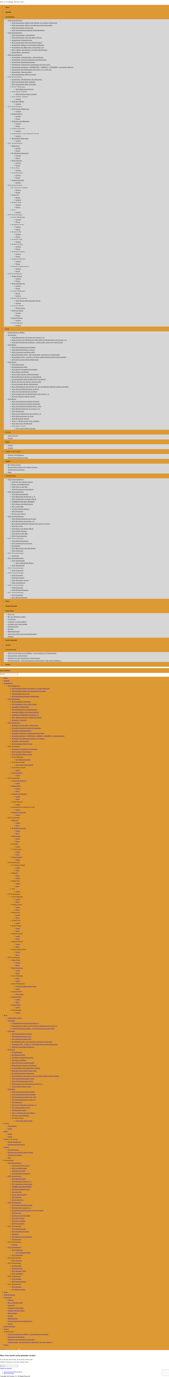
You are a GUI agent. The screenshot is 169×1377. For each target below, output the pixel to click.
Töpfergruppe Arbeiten (15, 1155)
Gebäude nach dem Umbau (16, 1310)
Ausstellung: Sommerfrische (20, 707)
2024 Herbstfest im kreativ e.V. (21, 1208)
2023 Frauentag (16, 1239)
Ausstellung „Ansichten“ (19, 720)
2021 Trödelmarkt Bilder (23, 1252)
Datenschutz (9, 1373)
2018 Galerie (20, 994)
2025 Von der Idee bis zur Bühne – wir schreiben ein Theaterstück (28, 1334)
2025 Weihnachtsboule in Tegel (21, 1036)
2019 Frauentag (16, 1266)
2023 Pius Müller (17, 773)
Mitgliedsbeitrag (13, 1318)
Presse (17, 791)
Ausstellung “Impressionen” (20, 741)
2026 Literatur (12, 1126)
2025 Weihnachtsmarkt (19, 1179)
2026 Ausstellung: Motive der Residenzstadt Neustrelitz (29, 691)
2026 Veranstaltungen (14, 1163)
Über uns (10, 1300)
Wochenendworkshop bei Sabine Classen (20, 1152)
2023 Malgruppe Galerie (23, 759)
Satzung (10, 1324)
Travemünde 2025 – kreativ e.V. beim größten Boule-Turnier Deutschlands (34, 1044)
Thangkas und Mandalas (19, 794)
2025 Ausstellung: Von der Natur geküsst (24, 704)
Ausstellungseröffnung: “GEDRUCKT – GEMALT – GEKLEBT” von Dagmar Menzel (38, 736)
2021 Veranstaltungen (14, 1247)
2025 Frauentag (16, 1197)
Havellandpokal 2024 (18, 1055)
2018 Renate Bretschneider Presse (26, 986)
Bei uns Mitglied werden (15, 1302)
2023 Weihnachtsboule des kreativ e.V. (24, 1100)
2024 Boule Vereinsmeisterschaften (22, 1057)
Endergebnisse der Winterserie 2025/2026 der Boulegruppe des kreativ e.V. (35, 1026)
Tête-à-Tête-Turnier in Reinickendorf (23, 1063)
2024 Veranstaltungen (14, 1202)
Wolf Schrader (16, 836)
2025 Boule (11, 1031)
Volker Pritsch (16, 960)
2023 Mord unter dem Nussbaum (22, 1237)
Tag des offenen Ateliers (19, 1194)
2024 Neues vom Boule (19, 1060)
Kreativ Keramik (17, 857)
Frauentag (15, 1244)
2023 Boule (11, 1089)
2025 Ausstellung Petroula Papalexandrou (24, 709)
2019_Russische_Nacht (19, 1271)
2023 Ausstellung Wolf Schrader (21, 752)
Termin (10, 1129)
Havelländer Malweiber (19, 812)
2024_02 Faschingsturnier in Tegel (22, 1081)
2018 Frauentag (16, 1279)
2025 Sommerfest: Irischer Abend (22, 1184)
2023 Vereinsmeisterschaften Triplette (23, 1092)
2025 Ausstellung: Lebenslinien (21, 701)
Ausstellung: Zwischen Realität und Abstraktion (26, 728)
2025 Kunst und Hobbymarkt (21, 1189)
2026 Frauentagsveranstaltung (21, 1173)
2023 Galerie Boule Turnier (24, 1121)
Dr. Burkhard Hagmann (19, 828)
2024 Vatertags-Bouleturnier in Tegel (23, 1078)
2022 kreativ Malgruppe (19, 781)
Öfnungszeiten (12, 1313)
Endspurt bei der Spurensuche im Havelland (21, 1339)
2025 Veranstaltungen (14, 1176)
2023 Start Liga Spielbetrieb (20, 1115)
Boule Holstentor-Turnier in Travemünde (24, 1065)
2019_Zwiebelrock (17, 1273)
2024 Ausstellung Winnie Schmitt (22, 744)
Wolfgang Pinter (17, 997)
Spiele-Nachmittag (9, 1295)
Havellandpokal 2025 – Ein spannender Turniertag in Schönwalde (32, 1042)
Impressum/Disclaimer (13, 1372)
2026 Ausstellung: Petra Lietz (21, 694)
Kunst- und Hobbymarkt (19, 1168)
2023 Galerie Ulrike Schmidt (24, 765)
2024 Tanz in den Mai (18, 1221)
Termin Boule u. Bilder (15, 1018)
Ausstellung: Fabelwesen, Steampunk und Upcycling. (28, 733)
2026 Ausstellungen (14, 686)
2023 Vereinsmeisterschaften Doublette (24, 1094)
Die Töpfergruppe (13, 1150)
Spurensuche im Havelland (16, 1337)
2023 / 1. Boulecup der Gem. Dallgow (23, 1113)
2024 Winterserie (17, 1052)
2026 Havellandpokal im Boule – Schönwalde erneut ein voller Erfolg (33, 1028)
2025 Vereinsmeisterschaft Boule (22, 1034)
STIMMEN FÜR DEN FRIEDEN (22, 1186)
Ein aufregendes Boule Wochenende (23, 1073)
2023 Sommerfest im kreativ (20, 1231)
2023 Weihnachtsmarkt (19, 1229)
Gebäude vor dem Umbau (16, 1308)
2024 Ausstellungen (14, 723)
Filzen (6, 1292)
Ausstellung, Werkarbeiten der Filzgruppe (24, 749)
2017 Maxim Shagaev (18, 1289)
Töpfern (6, 1147)
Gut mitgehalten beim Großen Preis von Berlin (26, 1068)
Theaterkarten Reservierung (16, 1144)
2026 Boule (11, 1020)
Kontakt (10, 1316)
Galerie (18, 770)
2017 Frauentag (16, 1287)
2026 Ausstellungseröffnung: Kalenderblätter (25, 696)
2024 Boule (11, 1049)
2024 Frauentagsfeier (18, 1223)
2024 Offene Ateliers (18, 1218)
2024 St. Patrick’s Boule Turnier (21, 1086)
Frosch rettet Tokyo (18, 1200)
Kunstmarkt (15, 1234)
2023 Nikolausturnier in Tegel (21, 1107)
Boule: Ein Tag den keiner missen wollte (24, 1071)
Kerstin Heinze (16, 1005)
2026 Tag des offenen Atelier (20, 1165)
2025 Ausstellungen (14, 699)
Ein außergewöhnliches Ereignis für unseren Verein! (28, 1210)
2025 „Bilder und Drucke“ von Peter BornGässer (27, 717)
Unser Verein (8, 1297)
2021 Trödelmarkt (17, 1250)
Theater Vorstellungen (14, 1142)
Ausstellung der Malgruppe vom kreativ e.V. (25, 715)
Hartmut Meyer (16, 786)
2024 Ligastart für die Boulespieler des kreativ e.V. (27, 1084)
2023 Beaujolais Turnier (19, 1110)
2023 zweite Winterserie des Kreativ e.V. (24, 1105)
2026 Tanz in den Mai (18, 1171)
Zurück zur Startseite (6, 1368)
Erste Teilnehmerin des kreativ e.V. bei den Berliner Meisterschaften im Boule (35, 1076)
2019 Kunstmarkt (17, 1268)
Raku (9, 1157)
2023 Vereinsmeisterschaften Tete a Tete (24, 1097)
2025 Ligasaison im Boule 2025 (21, 1039)
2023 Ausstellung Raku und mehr (22, 754)
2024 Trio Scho (16, 1213)
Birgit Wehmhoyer (17, 968)
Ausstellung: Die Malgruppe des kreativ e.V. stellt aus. (28, 738)
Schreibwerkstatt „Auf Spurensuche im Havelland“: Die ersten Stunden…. (30, 1342)
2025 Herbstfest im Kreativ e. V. (21, 1181)
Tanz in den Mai (17, 1192)
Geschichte (11, 1305)
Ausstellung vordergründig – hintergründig (25, 725)
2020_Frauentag (17, 1260)
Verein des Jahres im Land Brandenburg (20, 1321)
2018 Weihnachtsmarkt (19, 1281)
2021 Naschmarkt (17, 1255)
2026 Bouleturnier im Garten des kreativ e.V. (25, 1023)
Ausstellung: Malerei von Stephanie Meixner (25, 712)
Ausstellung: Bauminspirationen (21, 730)
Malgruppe (15, 820)
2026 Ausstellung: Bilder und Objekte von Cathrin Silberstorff (31, 688)
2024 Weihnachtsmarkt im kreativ (22, 1205)
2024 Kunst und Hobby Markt (21, 1215)
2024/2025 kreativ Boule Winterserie (23, 1047)
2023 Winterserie (17, 1102)
